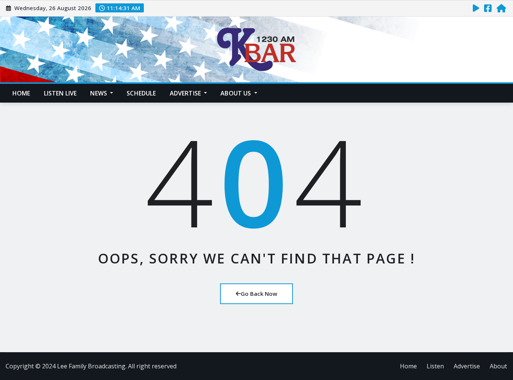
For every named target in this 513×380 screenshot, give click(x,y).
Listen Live (60, 93)
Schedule (141, 93)
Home (21, 93)
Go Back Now (259, 293)
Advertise (186, 93)
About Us (236, 93)
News (99, 93)
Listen (435, 366)
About (498, 366)
